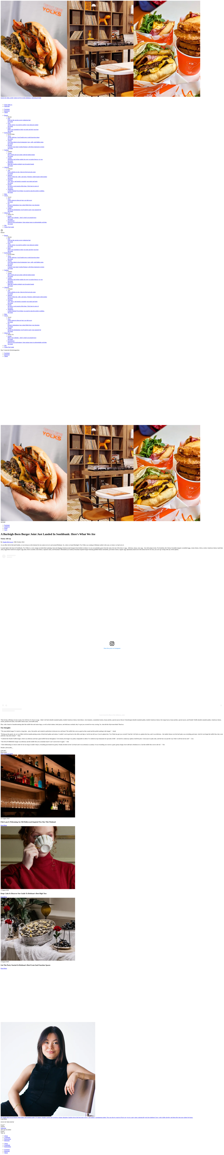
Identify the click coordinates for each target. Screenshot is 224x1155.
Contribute (7, 1137)
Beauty (6, 115)
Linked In (7, 526)
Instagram (7, 111)
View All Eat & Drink (7, 753)
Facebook (7, 109)
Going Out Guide (9, 227)
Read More (4, 825)
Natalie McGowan (8, 542)
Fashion (6, 150)
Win (5, 225)
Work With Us (8, 104)
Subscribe (7, 106)
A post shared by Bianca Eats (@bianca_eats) (112, 715)
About (6, 1136)
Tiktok (6, 112)
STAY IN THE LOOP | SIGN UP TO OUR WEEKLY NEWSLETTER (21, 98)
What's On (7, 213)
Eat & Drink (7, 132)
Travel (6, 195)
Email (5, 528)
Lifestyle (6, 167)
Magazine (7, 1140)
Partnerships (7, 1139)
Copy (5, 530)
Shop (5, 194)
